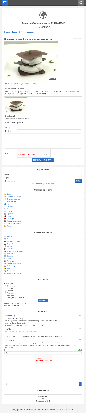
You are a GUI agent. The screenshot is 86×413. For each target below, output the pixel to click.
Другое (9, 194)
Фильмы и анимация (14, 221)
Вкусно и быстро (30, 84)
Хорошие (10, 288)
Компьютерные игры (14, 196)
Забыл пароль (37, 184)
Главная (7, 32)
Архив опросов (21, 303)
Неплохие (10, 291)
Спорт (9, 216)
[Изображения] (16, 105)
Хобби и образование (27, 32)
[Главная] (43, 18)
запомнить (11, 181)
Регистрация (49, 184)
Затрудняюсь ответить (16, 298)
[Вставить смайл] (81, 350)
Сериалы (10, 214)
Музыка (9, 204)
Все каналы (10, 271)
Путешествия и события (15, 209)
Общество (10, 206)
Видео (14, 32)
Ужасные (10, 295)
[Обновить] (79, 350)
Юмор (9, 226)
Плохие (10, 293)
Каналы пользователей (14, 273)
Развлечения (11, 211)
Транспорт (10, 218)
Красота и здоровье (13, 199)
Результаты (8, 303)
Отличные (11, 286)
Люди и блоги (11, 201)
